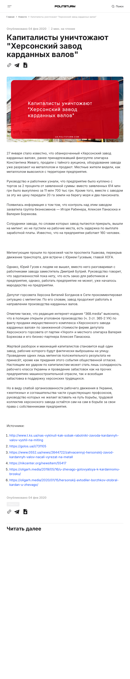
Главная (10, 17)
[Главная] (65, 6)
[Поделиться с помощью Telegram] (17, 65)
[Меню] (9, 6)
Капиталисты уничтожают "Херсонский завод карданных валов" (63, 17)
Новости (22, 17)
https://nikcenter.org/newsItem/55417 (37, 463)
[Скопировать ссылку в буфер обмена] (10, 65)
